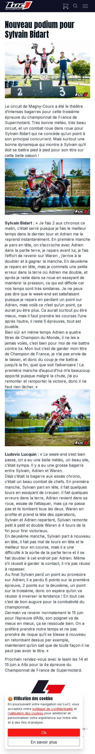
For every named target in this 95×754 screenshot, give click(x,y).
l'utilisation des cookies (25, 713)
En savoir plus (44, 742)
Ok (44, 732)
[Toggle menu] (85, 6)
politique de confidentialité (52, 709)
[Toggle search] (75, 6)
